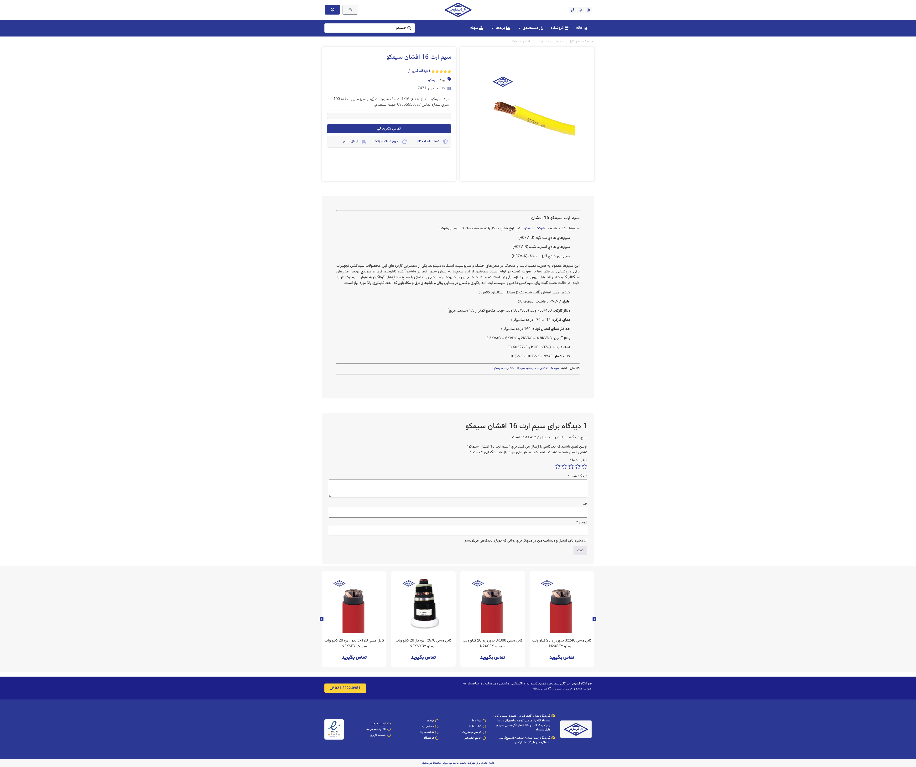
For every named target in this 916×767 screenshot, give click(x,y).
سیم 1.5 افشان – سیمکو (543, 368)
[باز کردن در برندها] (492, 28)
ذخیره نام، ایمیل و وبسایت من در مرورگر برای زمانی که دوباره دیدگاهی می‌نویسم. (523, 541)
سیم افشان (557, 41)
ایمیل (581, 523)
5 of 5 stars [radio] (558, 466)
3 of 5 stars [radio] (571, 466)
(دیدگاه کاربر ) (418, 71)
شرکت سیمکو (534, 228)
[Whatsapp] (580, 10)
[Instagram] (588, 10)
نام (583, 504)
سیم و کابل (576, 41)
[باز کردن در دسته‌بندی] (519, 28)
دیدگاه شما (577, 476)
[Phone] (572, 10)
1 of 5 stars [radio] (584, 466)
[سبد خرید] (350, 10)
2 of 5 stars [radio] (578, 466)
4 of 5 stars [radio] (564, 466)
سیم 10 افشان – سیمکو (510, 368)
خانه (590, 41)
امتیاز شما (578, 460)
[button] (321, 619)
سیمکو (433, 80)
